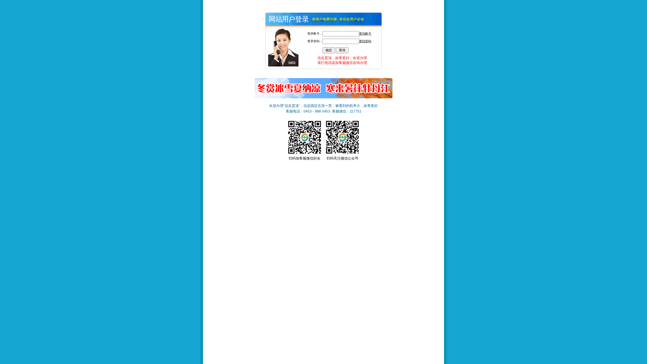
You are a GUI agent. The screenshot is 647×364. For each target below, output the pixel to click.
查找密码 (365, 41)
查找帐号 (365, 33)
